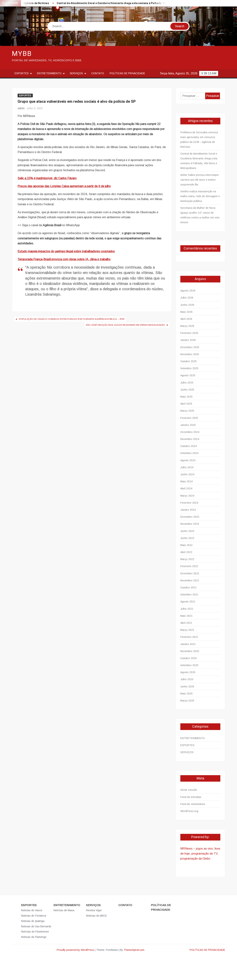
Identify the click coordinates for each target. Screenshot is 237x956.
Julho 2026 (186, 297)
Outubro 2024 (188, 446)
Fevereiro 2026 (189, 332)
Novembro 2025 (189, 354)
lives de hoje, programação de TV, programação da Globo (200, 853)
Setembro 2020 (189, 665)
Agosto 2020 (187, 672)
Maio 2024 (186, 481)
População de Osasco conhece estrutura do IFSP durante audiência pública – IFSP (72, 319)
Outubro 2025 (188, 361)
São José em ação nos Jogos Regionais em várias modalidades (125, 325)
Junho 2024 (187, 474)
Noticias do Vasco (31, 910)
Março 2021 (187, 629)
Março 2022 (187, 559)
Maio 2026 (186, 311)
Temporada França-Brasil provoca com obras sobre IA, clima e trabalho (64, 259)
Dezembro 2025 (189, 347)
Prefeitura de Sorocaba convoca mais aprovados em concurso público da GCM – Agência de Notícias (199, 139)
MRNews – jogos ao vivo (196, 848)
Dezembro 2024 (189, 432)
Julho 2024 (186, 467)
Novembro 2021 (189, 580)
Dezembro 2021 (189, 573)
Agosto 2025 (187, 375)
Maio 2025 (186, 396)
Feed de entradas (190, 797)
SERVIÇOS (76, 73)
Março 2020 (187, 700)
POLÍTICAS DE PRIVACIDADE (127, 73)
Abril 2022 (186, 552)
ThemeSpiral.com (134, 949)
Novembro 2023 (189, 523)
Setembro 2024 (189, 453)
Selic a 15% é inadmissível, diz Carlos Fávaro (47, 178)
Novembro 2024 (189, 439)
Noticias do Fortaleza (33, 915)
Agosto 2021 (187, 601)
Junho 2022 (187, 538)
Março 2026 (187, 325)
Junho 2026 (187, 304)
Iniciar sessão (188, 789)
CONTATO (97, 73)
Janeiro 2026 (188, 340)
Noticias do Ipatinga (32, 921)
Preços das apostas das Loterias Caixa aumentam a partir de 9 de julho (64, 186)
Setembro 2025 (189, 368)
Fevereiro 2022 (189, 566)
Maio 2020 (186, 693)
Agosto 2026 (187, 290)
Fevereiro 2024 (189, 502)
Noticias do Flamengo (33, 936)
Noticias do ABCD (96, 915)
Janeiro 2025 (188, 424)
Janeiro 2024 (188, 509)
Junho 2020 (187, 686)
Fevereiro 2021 (189, 636)
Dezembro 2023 (189, 516)
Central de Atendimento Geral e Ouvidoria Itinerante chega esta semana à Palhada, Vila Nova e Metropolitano (111, 3)
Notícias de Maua (64, 910)
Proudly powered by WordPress (75, 949)
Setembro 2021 (189, 594)
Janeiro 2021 (188, 644)
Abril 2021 (186, 622)
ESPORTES (22, 73)
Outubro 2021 (188, 587)
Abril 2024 (186, 488)
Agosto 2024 (187, 460)
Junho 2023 (187, 531)
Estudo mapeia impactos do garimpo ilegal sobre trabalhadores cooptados (66, 251)
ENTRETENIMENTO (49, 73)
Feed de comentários (192, 804)
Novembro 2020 (189, 651)
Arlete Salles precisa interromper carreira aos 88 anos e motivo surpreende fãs (199, 179)
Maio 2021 (186, 615)
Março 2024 (187, 495)
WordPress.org (189, 811)
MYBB (22, 54)
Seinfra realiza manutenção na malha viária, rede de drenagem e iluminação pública (200, 196)
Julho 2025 (186, 382)
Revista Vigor (94, 910)
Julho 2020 (186, 679)
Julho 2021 (186, 608)
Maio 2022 (186, 545)
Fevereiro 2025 (189, 417)
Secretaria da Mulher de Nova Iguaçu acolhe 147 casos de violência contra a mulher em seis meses (200, 215)
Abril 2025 (186, 403)
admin (21, 108)
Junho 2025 (187, 389)
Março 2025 (187, 410)
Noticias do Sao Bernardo (36, 926)
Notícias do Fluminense (35, 931)
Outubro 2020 (188, 658)
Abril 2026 (186, 318)
